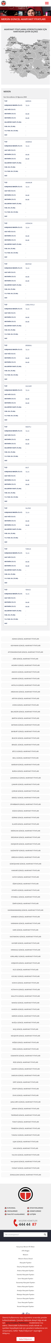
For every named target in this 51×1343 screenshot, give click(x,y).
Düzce (32, 45)
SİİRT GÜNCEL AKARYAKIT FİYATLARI (25, 1082)
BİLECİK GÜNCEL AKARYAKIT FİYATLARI (25, 738)
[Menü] (25, 3)
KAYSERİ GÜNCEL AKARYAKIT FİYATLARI (25, 943)
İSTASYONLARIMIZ (36, 1208)
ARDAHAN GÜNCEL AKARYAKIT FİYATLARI (25, 692)
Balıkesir (14, 51)
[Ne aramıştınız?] (45, 1234)
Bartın (39, 40)
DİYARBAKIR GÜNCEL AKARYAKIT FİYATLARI (25, 804)
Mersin (49, 72)
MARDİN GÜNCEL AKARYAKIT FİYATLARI (25, 1009)
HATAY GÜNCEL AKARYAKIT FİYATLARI (25, 877)
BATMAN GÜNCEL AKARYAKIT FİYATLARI (25, 725)
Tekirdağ (13, 42)
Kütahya (25, 56)
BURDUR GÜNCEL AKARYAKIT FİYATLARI (25, 765)
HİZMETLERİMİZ (35, 1211)
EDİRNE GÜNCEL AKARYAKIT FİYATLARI (25, 817)
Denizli (19, 65)
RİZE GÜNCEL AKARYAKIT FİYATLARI (25, 1062)
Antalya (28, 71)
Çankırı (45, 47)
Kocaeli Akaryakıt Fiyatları (25, 1306)
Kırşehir (47, 59)
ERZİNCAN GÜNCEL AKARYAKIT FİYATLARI (25, 831)
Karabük (40, 45)
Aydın (13, 66)
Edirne (9, 40)
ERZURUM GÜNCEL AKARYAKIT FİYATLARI (25, 837)
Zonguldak (36, 44)
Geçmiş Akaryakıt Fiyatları (25, 1267)
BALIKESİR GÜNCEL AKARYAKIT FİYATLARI (25, 712)
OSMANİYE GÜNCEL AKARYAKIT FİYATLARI (25, 1056)
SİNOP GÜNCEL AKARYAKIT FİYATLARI (25, 1089)
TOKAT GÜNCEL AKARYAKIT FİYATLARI (25, 1122)
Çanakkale (8, 50)
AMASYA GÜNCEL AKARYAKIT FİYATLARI (25, 672)
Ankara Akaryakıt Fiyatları (25, 1271)
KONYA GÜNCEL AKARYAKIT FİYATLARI (25, 983)
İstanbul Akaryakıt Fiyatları (25, 1275)
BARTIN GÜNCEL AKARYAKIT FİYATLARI (25, 718)
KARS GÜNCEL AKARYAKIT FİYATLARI (25, 930)
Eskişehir (28, 53)
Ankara (40, 52)
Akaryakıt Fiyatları (25, 1263)
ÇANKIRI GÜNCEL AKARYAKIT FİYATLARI (25, 784)
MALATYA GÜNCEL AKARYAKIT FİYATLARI (25, 996)
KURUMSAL (11, 1208)
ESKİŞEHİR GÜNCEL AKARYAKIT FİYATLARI (25, 844)
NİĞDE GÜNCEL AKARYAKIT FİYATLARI (25, 1042)
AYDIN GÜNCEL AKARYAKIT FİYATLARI (25, 705)
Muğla (16, 68)
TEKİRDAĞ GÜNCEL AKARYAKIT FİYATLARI (25, 1115)
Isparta (28, 65)
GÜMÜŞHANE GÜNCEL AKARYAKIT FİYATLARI (25, 864)
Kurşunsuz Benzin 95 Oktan (25, 1247)
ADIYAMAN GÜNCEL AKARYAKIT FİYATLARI (25, 645)
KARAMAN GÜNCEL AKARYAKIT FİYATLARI (25, 923)
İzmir (10, 62)
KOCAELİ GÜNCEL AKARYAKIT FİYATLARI (26, 976)
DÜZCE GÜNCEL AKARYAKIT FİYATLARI (25, 811)
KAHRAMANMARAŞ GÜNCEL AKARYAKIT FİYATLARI (25, 910)
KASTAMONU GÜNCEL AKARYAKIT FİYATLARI (25, 937)
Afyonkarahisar (29, 58)
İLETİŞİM (33, 1214)
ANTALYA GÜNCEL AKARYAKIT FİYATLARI (25, 685)
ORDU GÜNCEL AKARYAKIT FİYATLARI (25, 1049)
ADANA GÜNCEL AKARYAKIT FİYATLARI (25, 639)
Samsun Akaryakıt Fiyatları (25, 1298)
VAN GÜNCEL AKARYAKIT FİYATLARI (25, 1148)
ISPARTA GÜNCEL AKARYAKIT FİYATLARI (25, 890)
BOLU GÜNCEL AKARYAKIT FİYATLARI (26, 758)
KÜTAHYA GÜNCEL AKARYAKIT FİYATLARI (25, 989)
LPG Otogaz (25, 1251)
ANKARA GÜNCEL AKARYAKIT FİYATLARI (25, 678)
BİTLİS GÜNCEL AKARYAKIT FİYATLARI (25, 751)
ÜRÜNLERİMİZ (12, 1211)
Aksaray (46, 65)
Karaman (41, 73)
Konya (37, 68)
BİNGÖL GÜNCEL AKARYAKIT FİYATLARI (25, 745)
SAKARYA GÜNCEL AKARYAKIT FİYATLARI (25, 1069)
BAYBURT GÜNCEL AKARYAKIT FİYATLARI (25, 731)
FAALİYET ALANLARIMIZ (16, 1214)
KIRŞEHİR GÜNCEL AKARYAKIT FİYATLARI (25, 963)
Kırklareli (12, 37)
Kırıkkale (44, 55)
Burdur (25, 68)
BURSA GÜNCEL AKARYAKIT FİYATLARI (25, 771)
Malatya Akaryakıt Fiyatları (25, 1294)
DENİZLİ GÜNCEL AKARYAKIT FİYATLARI (25, 798)
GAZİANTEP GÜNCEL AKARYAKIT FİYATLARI (26, 850)
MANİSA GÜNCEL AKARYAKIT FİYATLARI (25, 1003)
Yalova (22, 45)
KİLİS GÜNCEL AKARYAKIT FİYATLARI (25, 970)
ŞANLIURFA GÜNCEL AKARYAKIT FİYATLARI (26, 1102)
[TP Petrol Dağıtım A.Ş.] (25, 1194)
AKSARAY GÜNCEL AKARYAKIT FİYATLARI (25, 665)
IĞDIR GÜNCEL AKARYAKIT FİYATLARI (26, 884)
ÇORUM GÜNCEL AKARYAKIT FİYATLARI (25, 791)
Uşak (22, 61)
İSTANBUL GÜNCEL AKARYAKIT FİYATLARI (25, 897)
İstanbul (20, 43)
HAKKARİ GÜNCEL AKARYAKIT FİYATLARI (25, 870)
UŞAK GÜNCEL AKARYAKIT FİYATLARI (25, 1142)
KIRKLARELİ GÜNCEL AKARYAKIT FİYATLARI (25, 956)
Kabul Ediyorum (25, 1339)
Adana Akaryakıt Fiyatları (25, 1287)
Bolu (34, 48)
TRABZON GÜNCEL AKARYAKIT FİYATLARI (25, 1128)
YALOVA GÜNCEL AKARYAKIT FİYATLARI (25, 1155)
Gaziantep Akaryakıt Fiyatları (25, 1283)
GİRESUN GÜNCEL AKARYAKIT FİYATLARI (25, 857)
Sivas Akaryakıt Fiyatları (25, 1302)
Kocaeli (26, 45)
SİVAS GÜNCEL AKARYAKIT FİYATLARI (26, 1095)
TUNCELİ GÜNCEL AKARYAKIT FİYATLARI (26, 1135)
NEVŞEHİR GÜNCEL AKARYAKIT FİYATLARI (25, 1036)
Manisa (12, 58)
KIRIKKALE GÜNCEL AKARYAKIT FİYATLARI (25, 950)
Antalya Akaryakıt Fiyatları (25, 1290)
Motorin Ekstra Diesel (25, 1259)
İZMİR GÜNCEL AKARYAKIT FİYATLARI (25, 903)
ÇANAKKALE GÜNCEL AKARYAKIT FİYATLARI (25, 778)
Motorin (25, 1255)
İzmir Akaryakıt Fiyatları (25, 1279)
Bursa (21, 51)
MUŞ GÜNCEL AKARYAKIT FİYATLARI (25, 1029)
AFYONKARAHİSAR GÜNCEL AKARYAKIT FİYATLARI (25, 652)
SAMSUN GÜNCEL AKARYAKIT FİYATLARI (25, 1075)
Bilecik (26, 49)
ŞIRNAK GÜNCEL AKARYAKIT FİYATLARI (25, 1109)
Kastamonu (46, 42)
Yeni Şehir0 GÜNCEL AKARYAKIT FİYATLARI (25, 1161)
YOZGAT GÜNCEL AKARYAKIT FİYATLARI (25, 1168)
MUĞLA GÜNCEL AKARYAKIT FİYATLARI (25, 1022)
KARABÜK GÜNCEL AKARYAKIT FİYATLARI (25, 917)
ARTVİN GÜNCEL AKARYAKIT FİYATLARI (25, 698)
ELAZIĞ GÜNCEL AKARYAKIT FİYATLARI (25, 824)
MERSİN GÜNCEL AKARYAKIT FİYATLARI (25, 1016)
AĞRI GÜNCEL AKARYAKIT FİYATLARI (25, 659)
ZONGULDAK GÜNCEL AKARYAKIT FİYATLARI (25, 1175)
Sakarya (28, 47)
